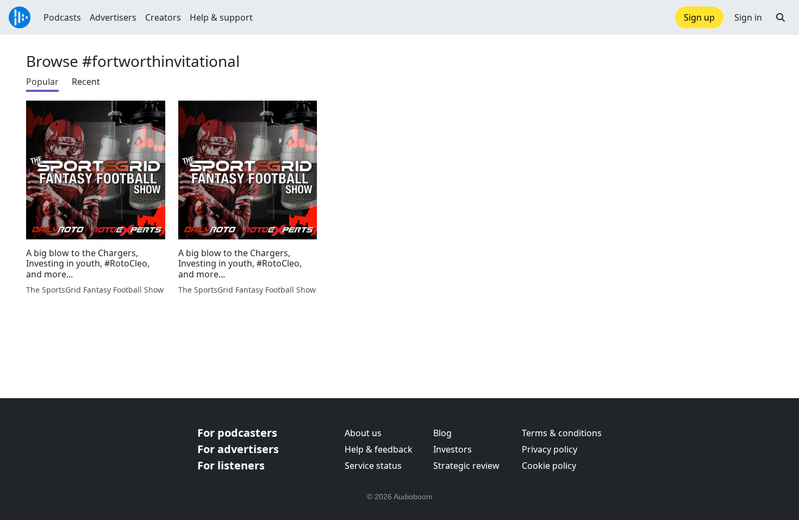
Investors (452, 449)
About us (363, 433)
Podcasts (62, 17)
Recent (86, 82)
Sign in (748, 17)
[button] (780, 17)
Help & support (221, 17)
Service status (373, 466)
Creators (163, 17)
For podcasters (237, 432)
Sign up (699, 17)
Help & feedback (379, 449)
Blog (442, 433)
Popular (42, 82)
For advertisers (238, 449)
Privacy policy (549, 449)
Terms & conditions (562, 433)
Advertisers (113, 17)
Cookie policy (549, 466)
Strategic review (466, 466)
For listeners (231, 465)
